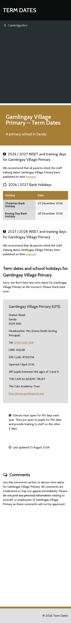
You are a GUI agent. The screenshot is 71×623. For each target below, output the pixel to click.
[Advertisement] (35, 67)
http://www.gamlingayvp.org (26, 393)
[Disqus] (35, 554)
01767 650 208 (23, 342)
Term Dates (19, 10)
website (31, 176)
